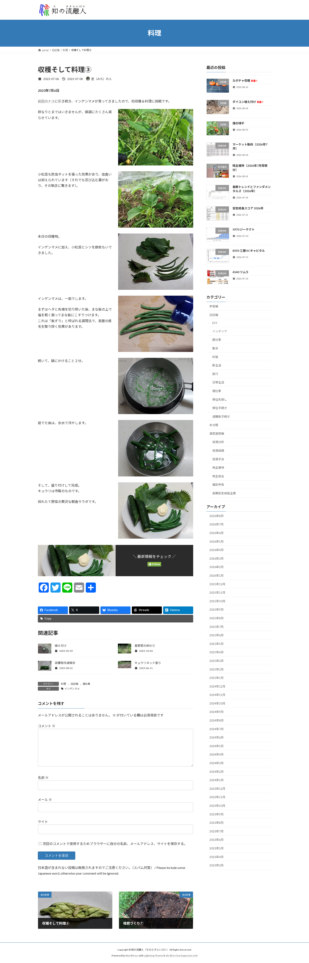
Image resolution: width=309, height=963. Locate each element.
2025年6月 (216, 635)
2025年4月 (216, 652)
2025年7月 (216, 626)
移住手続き (219, 408)
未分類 (213, 425)
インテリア (219, 331)
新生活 (216, 365)
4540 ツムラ (240, 272)
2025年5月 (216, 643)
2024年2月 (216, 771)
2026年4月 (216, 550)
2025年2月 (216, 669)
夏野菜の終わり (145, 645)
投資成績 (218, 450)
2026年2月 (216, 567)
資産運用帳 (216, 433)
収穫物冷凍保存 (65, 663)
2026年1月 (216, 575)
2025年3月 (216, 661)
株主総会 (218, 476)
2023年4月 (216, 856)
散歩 (215, 348)
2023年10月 (217, 805)
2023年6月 (216, 839)
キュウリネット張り (148, 663)
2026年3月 (216, 558)
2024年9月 (216, 712)
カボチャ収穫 (244, 80)
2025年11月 (217, 592)
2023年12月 (217, 788)
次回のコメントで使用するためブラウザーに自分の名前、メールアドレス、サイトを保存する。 (115, 844)
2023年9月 (216, 814)
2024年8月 (216, 720)
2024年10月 (217, 703)
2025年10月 (217, 601)
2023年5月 (216, 848)
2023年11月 (217, 797)
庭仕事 (216, 339)
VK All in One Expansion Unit (182, 955)
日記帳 (74, 683)
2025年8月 (216, 618)
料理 (63, 683)
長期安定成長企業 (224, 493)
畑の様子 (238, 123)
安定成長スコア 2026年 (247, 208)
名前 (43, 778)
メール (45, 800)
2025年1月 (216, 678)
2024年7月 (216, 729)
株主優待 (218, 467)
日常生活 (218, 382)
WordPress (131, 955)
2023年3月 (216, 865)
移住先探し (219, 399)
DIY (214, 323)
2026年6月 (216, 533)
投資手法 (218, 459)
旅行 (215, 373)
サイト (43, 822)
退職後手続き (221, 416)
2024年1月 (216, 780)
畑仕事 (86, 683)
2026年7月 (216, 524)
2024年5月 (216, 746)
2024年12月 (217, 686)
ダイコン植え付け (247, 102)
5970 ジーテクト (243, 229)
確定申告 (218, 484)
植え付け (60, 645)
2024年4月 (216, 754)
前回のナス (46, 101)
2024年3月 (216, 763)
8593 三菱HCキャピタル (248, 250)
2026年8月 (216, 515)
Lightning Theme (153, 955)
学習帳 (213, 306)
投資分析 (218, 442)
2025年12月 (217, 584)
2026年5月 (216, 541)
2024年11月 (217, 695)
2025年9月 (216, 609)
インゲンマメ (72, 688)
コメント (46, 726)
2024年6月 (216, 737)
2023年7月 (216, 831)
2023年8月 (216, 822)
